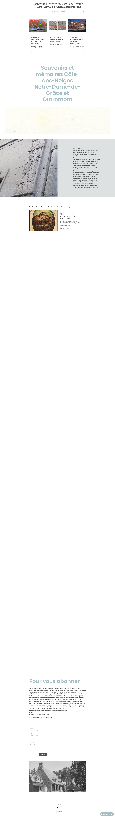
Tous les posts (33, 207)
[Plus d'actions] (82, 213)
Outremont (43, 207)
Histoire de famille (53, 207)
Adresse (31, 728)
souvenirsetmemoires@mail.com (57, 804)
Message (32, 742)
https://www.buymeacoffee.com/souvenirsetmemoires (48, 711)
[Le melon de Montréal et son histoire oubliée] (43, 220)
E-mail (31, 733)
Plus (74, 207)
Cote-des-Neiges (66, 207)
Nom (31, 723)
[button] (84, 207)
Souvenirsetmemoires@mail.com (40, 717)
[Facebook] (78, 11)
